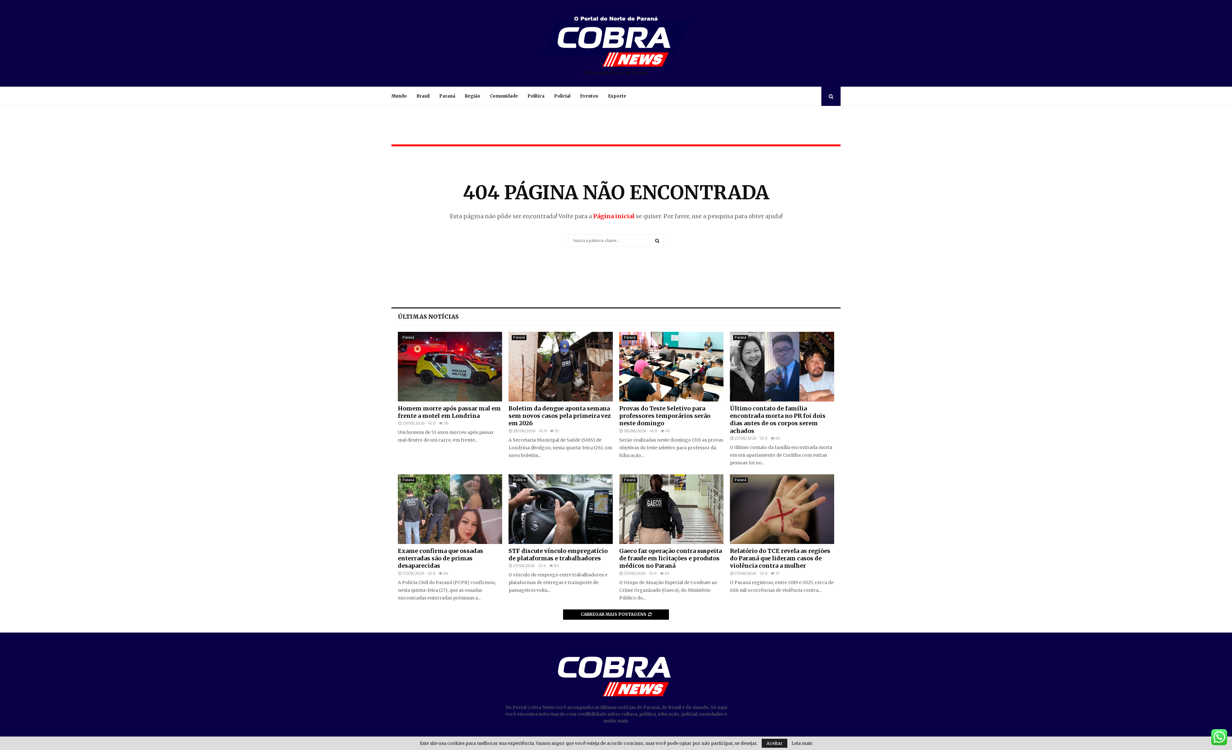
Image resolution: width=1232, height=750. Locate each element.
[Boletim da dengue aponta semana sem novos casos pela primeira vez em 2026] (561, 366)
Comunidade (504, 96)
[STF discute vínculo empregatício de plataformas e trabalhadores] (561, 509)
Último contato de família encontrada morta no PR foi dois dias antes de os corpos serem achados (778, 420)
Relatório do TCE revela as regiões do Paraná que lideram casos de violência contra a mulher (780, 558)
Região (472, 96)
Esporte (617, 96)
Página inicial (614, 216)
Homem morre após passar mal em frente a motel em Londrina (449, 412)
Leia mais (801, 743)
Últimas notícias (428, 316)
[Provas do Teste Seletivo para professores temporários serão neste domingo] (671, 366)
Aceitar (774, 743)
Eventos (589, 96)
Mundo (399, 96)
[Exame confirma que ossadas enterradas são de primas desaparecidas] (450, 509)
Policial (562, 96)
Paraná (447, 96)
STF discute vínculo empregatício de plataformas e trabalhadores (558, 554)
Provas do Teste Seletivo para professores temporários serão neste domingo (664, 416)
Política (535, 96)
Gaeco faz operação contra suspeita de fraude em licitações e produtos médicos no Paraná (670, 558)
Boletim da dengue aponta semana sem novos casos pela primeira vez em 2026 (560, 416)
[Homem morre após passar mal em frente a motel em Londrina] (450, 366)
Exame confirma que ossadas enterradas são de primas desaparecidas (440, 558)
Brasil (423, 96)
